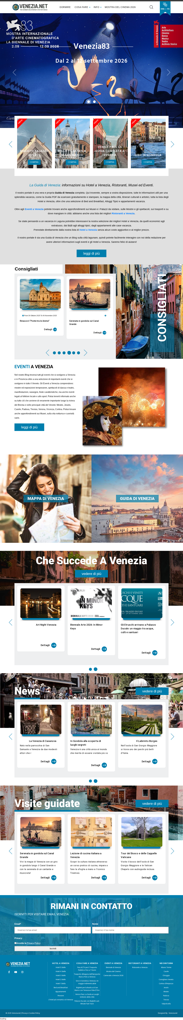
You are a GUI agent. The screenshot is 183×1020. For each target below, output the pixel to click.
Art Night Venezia (46, 586)
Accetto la (21, 905)
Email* (17, 885)
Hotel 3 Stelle (61, 937)
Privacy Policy (33, 905)
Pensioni (61, 957)
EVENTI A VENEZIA (113, 925)
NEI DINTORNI (166, 925)
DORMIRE (65, 7)
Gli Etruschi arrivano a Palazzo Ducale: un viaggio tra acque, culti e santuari (138, 590)
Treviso (166, 961)
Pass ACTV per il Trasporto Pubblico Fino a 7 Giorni (87, 930)
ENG (163, 9)
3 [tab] (64, 314)
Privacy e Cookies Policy (31, 974)
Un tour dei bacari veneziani (40, 702)
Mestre (166, 953)
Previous (10, 106)
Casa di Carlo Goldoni (32, 815)
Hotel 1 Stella (61, 945)
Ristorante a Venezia (139, 929)
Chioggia (166, 937)
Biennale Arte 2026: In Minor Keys (86, 588)
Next (172, 106)
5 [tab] (73, 314)
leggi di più (91, 215)
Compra (34, 124)
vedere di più (91, 535)
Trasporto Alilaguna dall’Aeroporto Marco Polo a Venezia (87, 937)
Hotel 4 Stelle (61, 933)
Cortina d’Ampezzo (166, 945)
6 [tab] (79, 314)
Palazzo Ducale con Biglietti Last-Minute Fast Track (87, 964)
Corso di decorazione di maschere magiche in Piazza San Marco (89, 819)
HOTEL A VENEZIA (60, 925)
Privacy (18, 900)
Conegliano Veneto (166, 941)
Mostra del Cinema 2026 (120, 7)
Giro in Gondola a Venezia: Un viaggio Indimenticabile (87, 944)
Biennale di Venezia (113, 929)
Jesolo (166, 949)
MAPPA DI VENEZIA (45, 460)
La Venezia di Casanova (93, 702)
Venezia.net (173, 974)
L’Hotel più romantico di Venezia (60, 961)
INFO (97, 7)
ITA (168, 9)
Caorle (166, 933)
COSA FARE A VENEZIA (87, 925)
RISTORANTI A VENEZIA (139, 925)
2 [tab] (59, 314)
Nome (95, 885)
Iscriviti (53, 910)
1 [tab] (54, 314)
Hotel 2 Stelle (61, 941)
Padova (166, 957)
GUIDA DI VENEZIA (137, 460)
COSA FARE (81, 7)
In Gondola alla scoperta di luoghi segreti (136, 704)
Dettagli (48, 294)
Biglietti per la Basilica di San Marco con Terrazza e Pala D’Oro (87, 950)
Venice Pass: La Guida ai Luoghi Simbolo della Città (87, 957)
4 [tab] (68, 314)
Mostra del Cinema (113, 933)
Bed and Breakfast (61, 949)
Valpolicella (166, 965)
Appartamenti (60, 953)
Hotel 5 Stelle (61, 929)
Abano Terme (166, 929)
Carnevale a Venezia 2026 (113, 937)
